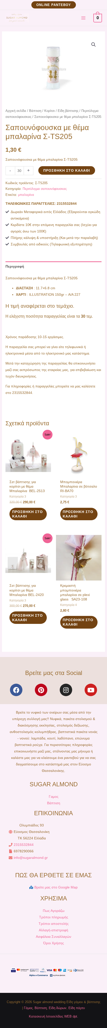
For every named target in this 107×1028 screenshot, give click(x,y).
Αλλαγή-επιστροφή (53, 930)
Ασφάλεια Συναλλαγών (53, 937)
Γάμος (28, 1008)
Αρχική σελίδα (15, 111)
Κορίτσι (49, 111)
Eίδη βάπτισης (68, 111)
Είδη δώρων (57, 1008)
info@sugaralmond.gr (31, 858)
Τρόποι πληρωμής (53, 917)
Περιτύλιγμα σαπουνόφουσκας (45, 189)
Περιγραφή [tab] (14, 266)
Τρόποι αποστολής (54, 924)
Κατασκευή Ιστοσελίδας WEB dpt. (53, 1016)
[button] (53, 4)
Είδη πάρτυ (76, 1008)
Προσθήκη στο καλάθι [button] (27, 514)
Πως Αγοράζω (53, 911)
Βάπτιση (35, 111)
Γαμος (53, 797)
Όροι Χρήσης (53, 943)
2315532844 (24, 845)
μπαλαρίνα (26, 195)
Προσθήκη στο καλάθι (66, 170)
